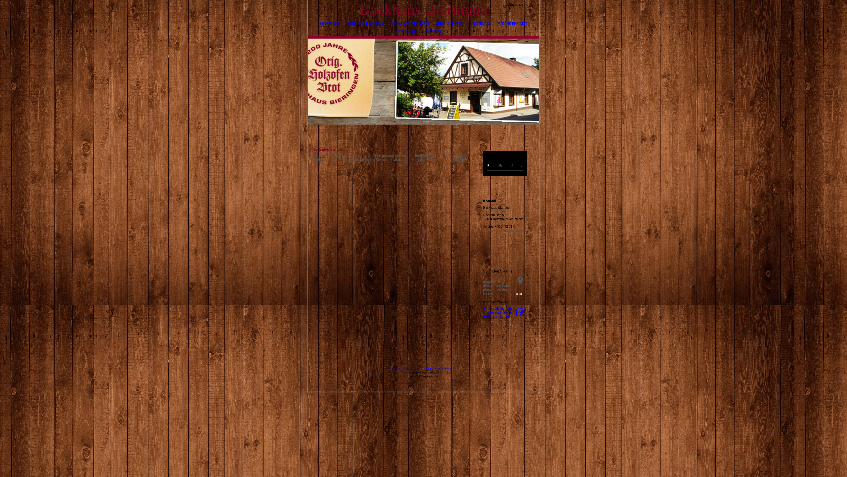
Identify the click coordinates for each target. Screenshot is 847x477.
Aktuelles (480, 23)
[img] (522, 10)
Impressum (435, 32)
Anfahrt (429, 368)
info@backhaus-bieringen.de (503, 230)
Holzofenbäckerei (365, 23)
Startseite (330, 23)
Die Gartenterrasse (410, 23)
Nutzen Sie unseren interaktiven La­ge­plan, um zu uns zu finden (497, 285)
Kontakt (407, 32)
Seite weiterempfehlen (446, 368)
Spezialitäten (449, 23)
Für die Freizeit (512, 23)
